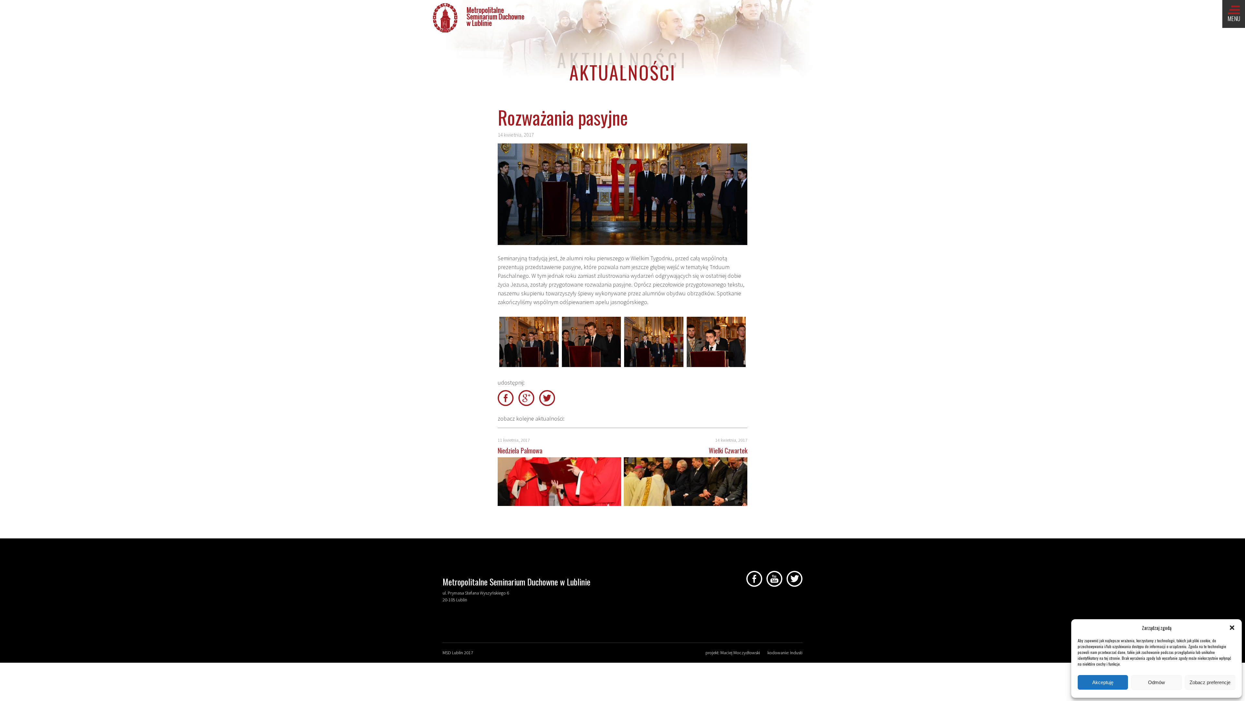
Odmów (1156, 682)
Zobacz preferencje (1210, 682)
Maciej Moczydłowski (740, 653)
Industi (796, 653)
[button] (1232, 627)
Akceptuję (1102, 682)
